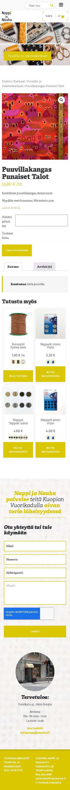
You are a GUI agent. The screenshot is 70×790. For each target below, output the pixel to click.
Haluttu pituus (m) (7, 221)
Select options (18, 376)
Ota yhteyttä (13, 770)
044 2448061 (35, 728)
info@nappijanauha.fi (35, 732)
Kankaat (19, 81)
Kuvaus (13, 267)
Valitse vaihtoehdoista (50, 374)
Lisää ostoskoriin (17, 250)
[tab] (13, 266)
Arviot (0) (44, 267)
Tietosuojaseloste (16, 758)
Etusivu (7, 81)
